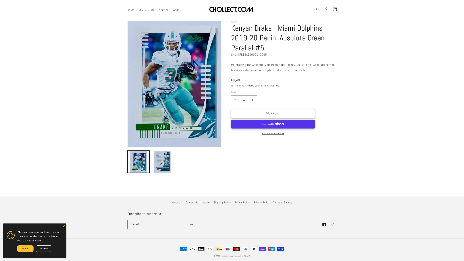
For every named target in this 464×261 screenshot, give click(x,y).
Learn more (34, 240)
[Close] (63, 226)
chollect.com (227, 256)
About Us (177, 202)
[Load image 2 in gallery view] (162, 162)
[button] (142, 10)
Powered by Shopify (241, 256)
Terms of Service (282, 202)
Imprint (206, 202)
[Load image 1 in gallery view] (138, 162)
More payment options (273, 133)
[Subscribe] (191, 224)
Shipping (249, 85)
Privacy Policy (262, 202)
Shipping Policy (222, 202)
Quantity (235, 92)
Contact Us (192, 202)
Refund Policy (242, 202)
